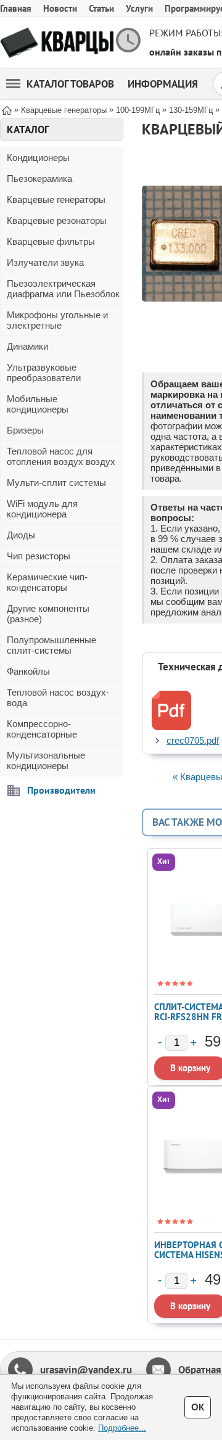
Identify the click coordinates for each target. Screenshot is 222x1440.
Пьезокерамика (39, 178)
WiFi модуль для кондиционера (42, 508)
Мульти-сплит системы (56, 482)
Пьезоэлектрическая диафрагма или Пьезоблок (63, 288)
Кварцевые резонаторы (57, 220)
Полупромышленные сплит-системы (51, 645)
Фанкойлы (28, 671)
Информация (163, 84)
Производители (61, 790)
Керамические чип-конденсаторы (47, 582)
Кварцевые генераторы (56, 199)
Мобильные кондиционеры (37, 403)
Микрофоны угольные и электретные (57, 320)
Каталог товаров (70, 84)
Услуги (139, 8)
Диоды (21, 535)
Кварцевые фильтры (51, 241)
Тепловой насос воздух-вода (58, 697)
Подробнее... (122, 1428)
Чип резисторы (38, 556)
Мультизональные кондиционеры (46, 760)
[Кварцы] (56, 43)
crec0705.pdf (192, 740)
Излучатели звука (45, 262)
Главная (15, 8)
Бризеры (25, 430)
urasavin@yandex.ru (86, 1369)
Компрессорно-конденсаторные (42, 728)
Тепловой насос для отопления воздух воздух (61, 456)
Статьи (101, 8)
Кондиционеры (38, 157)
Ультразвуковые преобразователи (44, 372)
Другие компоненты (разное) (48, 613)
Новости (60, 8)
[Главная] (7, 109)
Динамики (27, 346)
